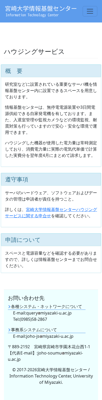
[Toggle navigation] (90, 11)
